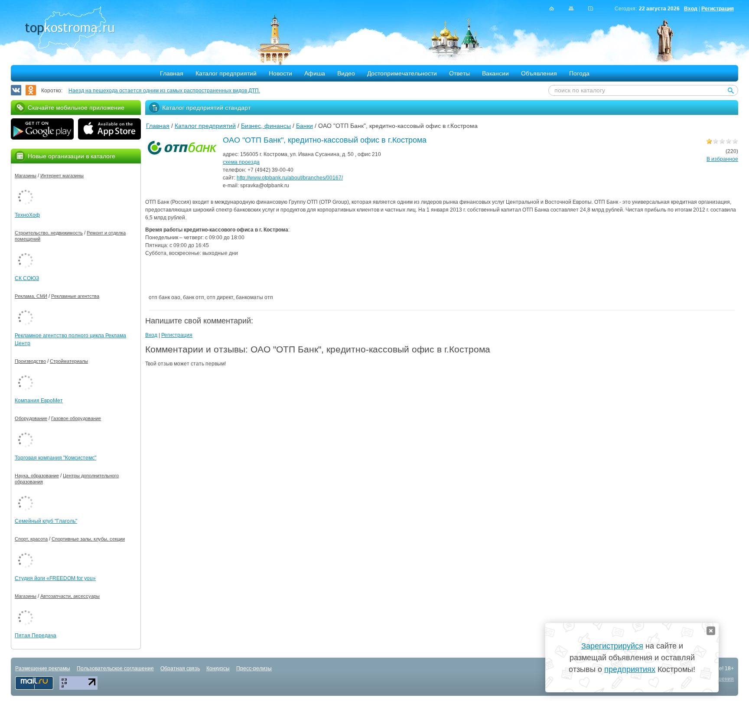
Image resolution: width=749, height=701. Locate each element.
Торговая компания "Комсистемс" (55, 458)
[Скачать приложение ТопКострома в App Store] (109, 130)
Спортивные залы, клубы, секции (88, 538)
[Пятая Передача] (25, 609)
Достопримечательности (402, 73)
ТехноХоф (27, 215)
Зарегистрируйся (612, 646)
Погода (579, 73)
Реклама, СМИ (31, 296)
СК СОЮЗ (27, 278)
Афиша (314, 73)
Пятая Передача (35, 636)
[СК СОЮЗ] (25, 251)
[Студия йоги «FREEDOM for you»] (25, 551)
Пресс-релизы (254, 668)
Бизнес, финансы (266, 125)
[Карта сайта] (571, 8)
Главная (171, 73)
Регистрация (717, 9)
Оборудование (31, 418)
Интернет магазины (62, 175)
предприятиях (629, 669)
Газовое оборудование (76, 418)
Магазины (25, 175)
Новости (280, 73)
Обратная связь (180, 668)
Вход (690, 9)
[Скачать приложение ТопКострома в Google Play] (42, 130)
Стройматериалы (69, 361)
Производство (30, 361)
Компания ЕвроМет (39, 401)
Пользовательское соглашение (115, 668)
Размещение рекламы (42, 668)
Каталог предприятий (226, 73)
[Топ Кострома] (69, 29)
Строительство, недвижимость (49, 232)
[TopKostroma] (551, 8)
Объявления (539, 73)
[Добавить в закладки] (590, 8)
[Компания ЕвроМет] (25, 374)
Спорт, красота (31, 538)
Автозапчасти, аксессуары (70, 596)
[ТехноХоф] (25, 188)
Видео (346, 73)
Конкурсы (218, 668)
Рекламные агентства (75, 296)
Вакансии (495, 73)
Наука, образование (37, 475)
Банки (304, 125)
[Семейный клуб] (25, 494)
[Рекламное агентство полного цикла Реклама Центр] (25, 309)
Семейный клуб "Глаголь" (46, 521)
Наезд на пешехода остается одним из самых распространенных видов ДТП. (164, 91)
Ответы (459, 73)
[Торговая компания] (25, 431)
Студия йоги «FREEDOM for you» (55, 578)
